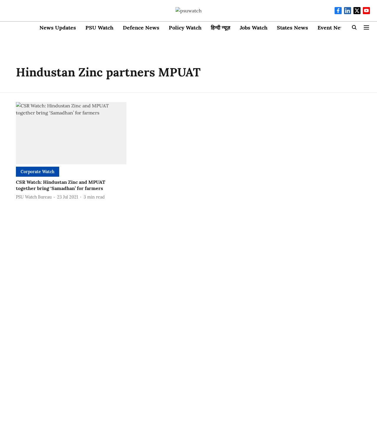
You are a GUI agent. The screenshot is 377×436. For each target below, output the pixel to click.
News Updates (57, 27)
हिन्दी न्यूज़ (220, 27)
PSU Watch (99, 27)
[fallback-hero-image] (71, 133)
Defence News (141, 27)
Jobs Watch (253, 27)
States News (292, 27)
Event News (333, 27)
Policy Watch (185, 27)
